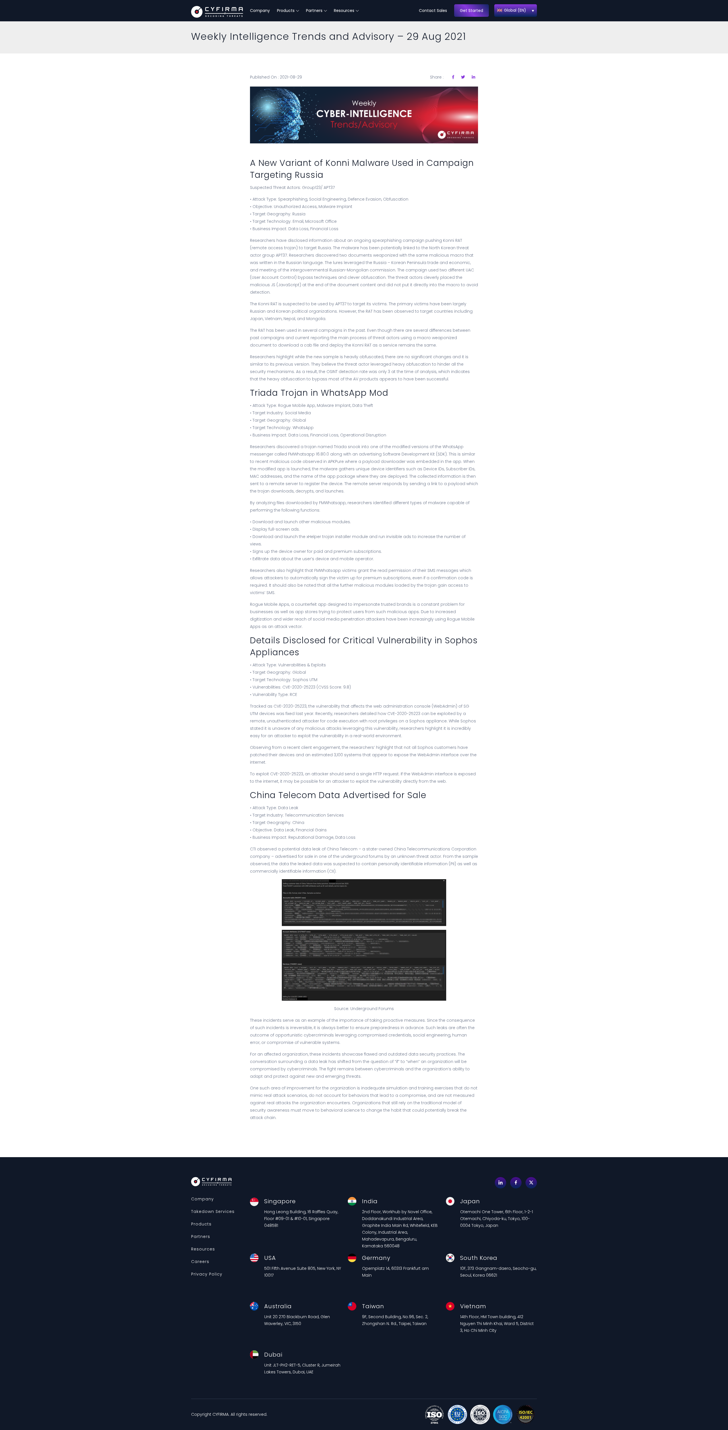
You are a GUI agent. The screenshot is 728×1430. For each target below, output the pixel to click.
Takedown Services (213, 1211)
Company (260, 10)
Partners (314, 10)
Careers (200, 1261)
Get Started (471, 10)
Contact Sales (433, 10)
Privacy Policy (206, 1274)
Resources (344, 10)
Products (286, 10)
